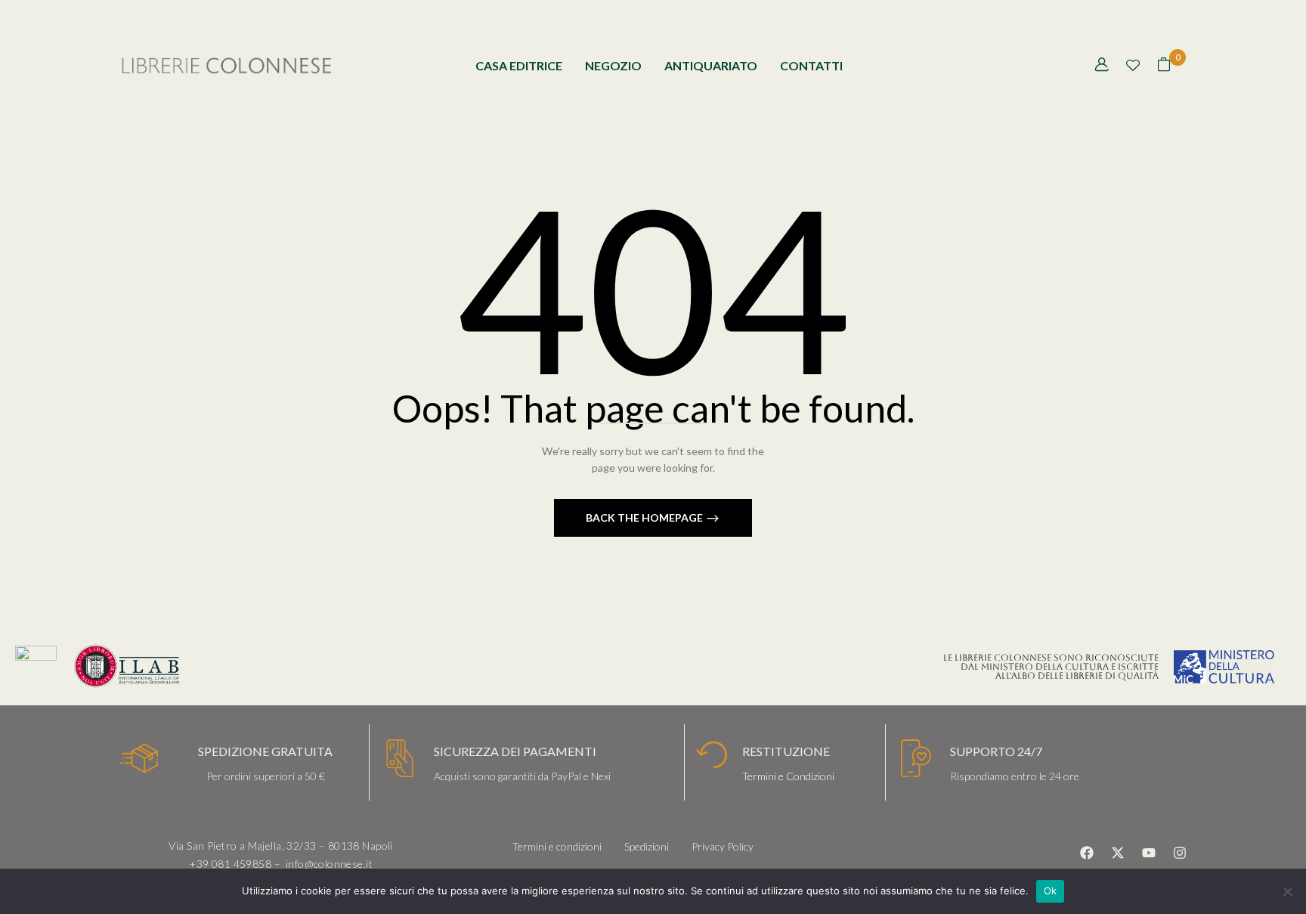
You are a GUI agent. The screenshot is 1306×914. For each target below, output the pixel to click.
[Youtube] (1148, 852)
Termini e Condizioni (788, 776)
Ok (1050, 891)
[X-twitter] (1117, 852)
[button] (1164, 66)
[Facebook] (1086, 852)
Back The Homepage (645, 517)
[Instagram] (1179, 852)
